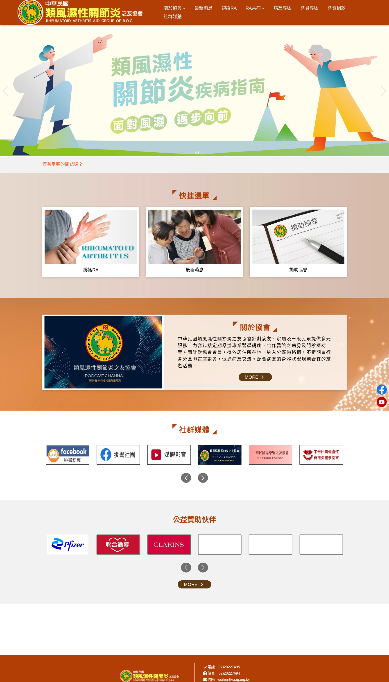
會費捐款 (337, 8)
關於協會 (173, 8)
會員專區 (310, 8)
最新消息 (203, 8)
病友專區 (283, 8)
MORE (252, 377)
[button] (384, 91)
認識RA (229, 8)
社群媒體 (173, 16)
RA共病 (253, 8)
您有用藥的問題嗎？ (62, 164)
